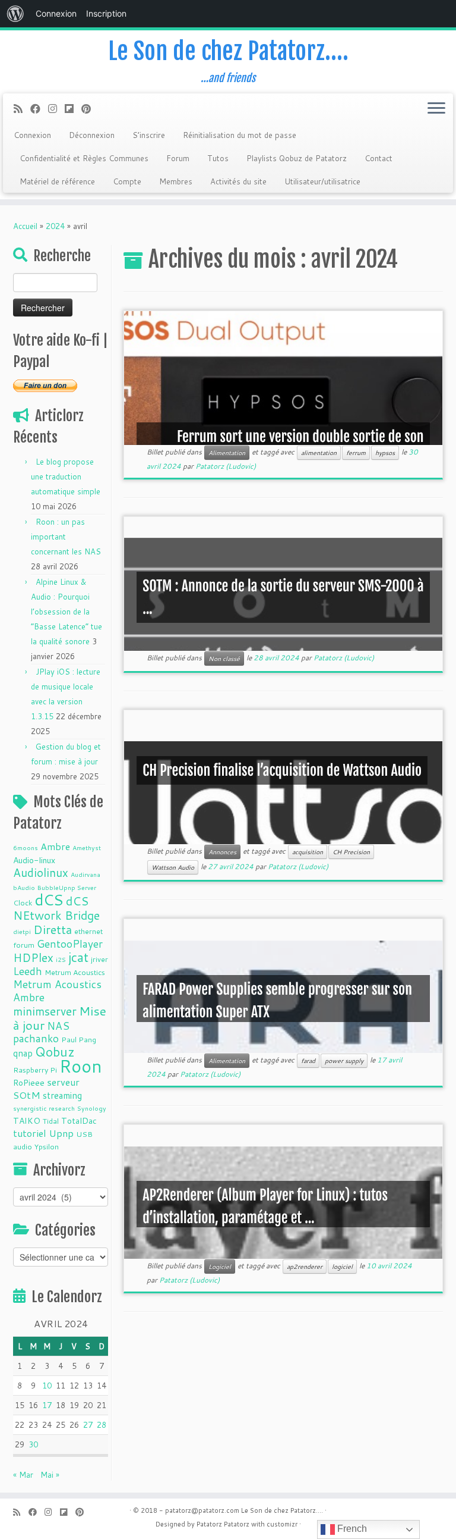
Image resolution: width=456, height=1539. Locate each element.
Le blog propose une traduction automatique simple (65, 476)
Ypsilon (46, 1146)
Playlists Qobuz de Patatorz (296, 158)
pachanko (36, 1038)
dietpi (22, 931)
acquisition (307, 852)
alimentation (319, 453)
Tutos (218, 158)
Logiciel (219, 1266)
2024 (55, 226)
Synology (91, 1108)
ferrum (356, 453)
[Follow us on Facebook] (39, 108)
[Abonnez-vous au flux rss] (22, 108)
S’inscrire (148, 135)
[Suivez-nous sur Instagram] (56, 108)
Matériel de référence (57, 181)
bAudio (24, 887)
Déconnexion (92, 135)
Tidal (51, 1120)
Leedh (27, 971)
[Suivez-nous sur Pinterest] (90, 108)
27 (88, 1424)
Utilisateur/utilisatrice (322, 181)
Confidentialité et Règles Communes (84, 158)
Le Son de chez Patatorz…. (228, 51)
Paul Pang (78, 1039)
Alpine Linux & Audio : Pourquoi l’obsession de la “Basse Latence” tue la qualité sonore (66, 611)
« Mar (23, 1474)
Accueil (25, 226)
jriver (99, 959)
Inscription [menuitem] (106, 13)
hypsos (385, 453)
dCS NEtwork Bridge (56, 907)
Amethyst (86, 847)
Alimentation (226, 453)
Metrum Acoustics (75, 972)
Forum (177, 158)
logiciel (342, 1266)
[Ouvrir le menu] (436, 109)
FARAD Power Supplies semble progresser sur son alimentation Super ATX (277, 1000)
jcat (78, 957)
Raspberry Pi (35, 1069)
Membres (175, 181)
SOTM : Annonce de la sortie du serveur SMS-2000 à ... (282, 597)
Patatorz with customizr (260, 1524)
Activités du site (238, 181)
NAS (58, 1025)
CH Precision (351, 852)
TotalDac (79, 1121)
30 (33, 1444)
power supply (344, 1061)
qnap (23, 1053)
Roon (80, 1066)
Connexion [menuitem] (56, 13)
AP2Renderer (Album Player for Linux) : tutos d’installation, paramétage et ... (265, 1206)
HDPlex (33, 957)
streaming (62, 1095)
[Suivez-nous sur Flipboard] (73, 108)
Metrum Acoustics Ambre (57, 991)
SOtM (26, 1095)
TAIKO (26, 1121)
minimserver (45, 1011)
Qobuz (55, 1052)
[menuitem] (15, 13)
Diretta (52, 929)
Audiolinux (40, 872)
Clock (22, 902)
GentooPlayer (70, 943)
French (351, 1529)
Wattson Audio (172, 867)
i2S (61, 959)
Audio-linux (34, 860)
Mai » (49, 1474)
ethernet (88, 931)
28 (101, 1424)
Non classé (224, 658)
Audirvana (85, 874)
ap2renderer (304, 1266)
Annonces (222, 852)
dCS (49, 899)
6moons (25, 847)
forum (23, 944)
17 (47, 1405)
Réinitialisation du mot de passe (239, 135)
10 (47, 1385)
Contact (378, 158)
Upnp (61, 1133)
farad (308, 1061)
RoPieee (29, 1083)
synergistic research (44, 1108)
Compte (127, 181)
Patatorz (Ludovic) (225, 466)
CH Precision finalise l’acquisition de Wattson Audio (282, 770)
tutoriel (29, 1133)
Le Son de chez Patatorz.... (282, 1510)
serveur (63, 1082)
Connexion (32, 135)
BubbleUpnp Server (66, 887)
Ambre (55, 846)
